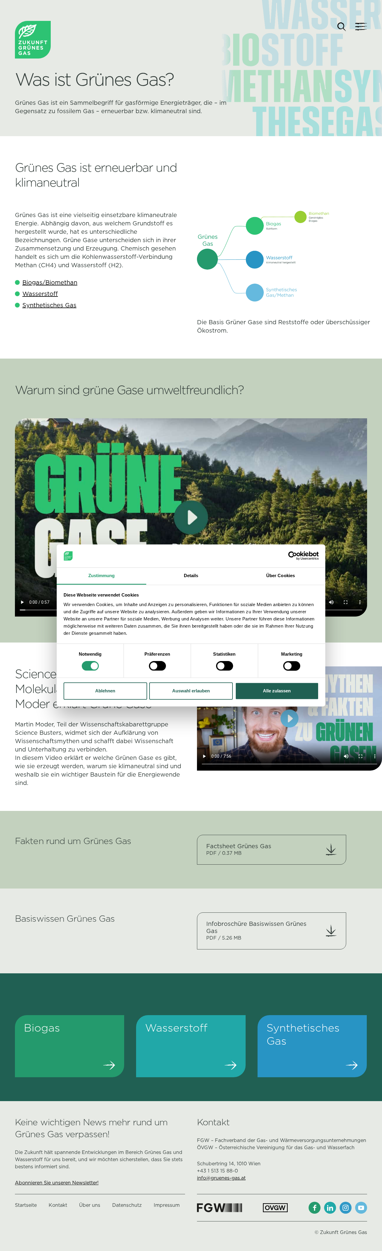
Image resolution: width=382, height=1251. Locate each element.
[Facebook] (315, 1208)
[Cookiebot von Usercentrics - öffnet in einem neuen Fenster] (293, 555)
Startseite (26, 1205)
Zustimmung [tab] (101, 575)
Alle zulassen (277, 690)
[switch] (157, 666)
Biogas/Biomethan (49, 282)
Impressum (167, 1205)
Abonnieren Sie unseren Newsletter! (56, 1183)
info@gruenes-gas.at (221, 1178)
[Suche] (341, 26)
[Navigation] (361, 27)
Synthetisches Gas (49, 305)
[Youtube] (361, 1208)
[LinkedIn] (330, 1208)
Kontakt (58, 1205)
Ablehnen (105, 690)
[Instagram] (346, 1208)
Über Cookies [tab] (280, 575)
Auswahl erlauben (191, 690)
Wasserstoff (40, 293)
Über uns (89, 1205)
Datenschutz (127, 1205)
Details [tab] (191, 575)
